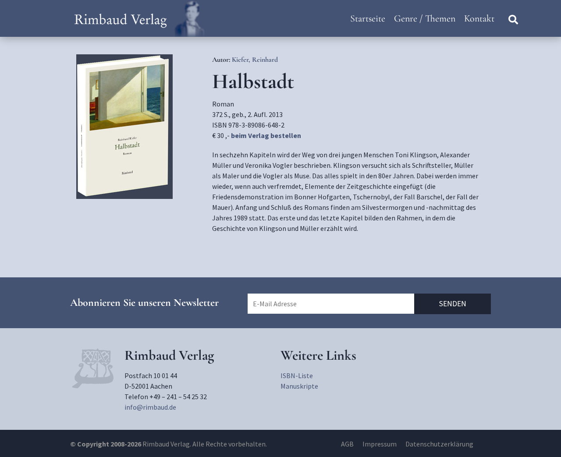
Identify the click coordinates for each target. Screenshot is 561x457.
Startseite (367, 18)
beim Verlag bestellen (266, 135)
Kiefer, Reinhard (255, 59)
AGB (347, 443)
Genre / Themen (424, 18)
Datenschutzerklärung (439, 443)
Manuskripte (299, 386)
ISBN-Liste (296, 375)
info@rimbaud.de (150, 407)
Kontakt (479, 18)
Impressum (379, 443)
